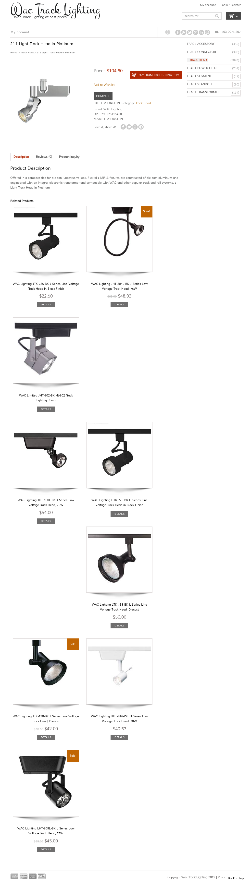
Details (46, 304)
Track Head (27, 52)
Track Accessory (200, 44)
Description (21, 157)
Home (13, 52)
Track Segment (199, 76)
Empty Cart (233, 16)
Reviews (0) (44, 157)
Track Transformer (203, 92)
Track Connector (201, 52)
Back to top (236, 878)
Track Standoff (200, 84)
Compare (103, 96)
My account (208, 5)
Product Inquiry (69, 157)
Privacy (223, 877)
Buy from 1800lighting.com (158, 75)
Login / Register (231, 5)
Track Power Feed (201, 68)
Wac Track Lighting (55, 9)
